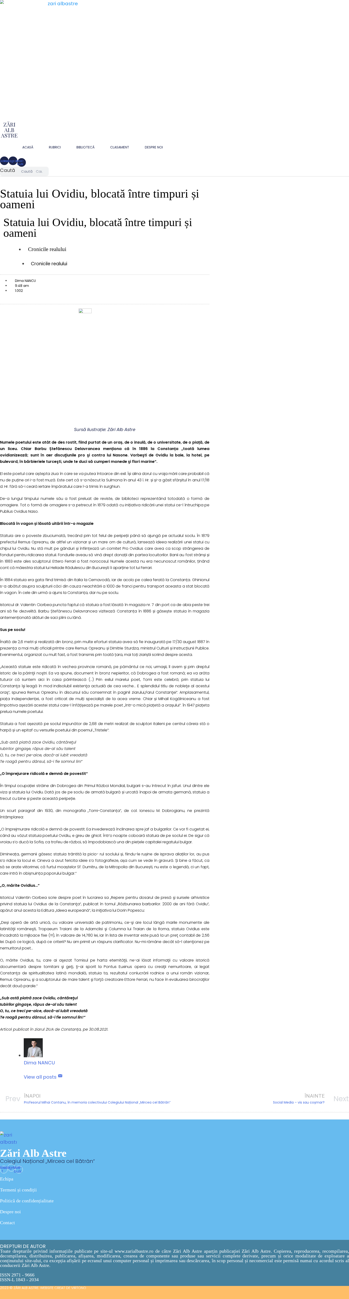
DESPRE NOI (154, 147)
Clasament (119, 147)
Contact (7, 1222)
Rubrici (55, 147)
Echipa (6, 1178)
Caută (7, 170)
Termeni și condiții (18, 1189)
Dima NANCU (39, 1062)
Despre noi (10, 1211)
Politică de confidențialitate (27, 1200)
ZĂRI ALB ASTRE (9, 130)
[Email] (60, 1077)
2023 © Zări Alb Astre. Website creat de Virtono (43, 1287)
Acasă (27, 147)
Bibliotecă (85, 147)
